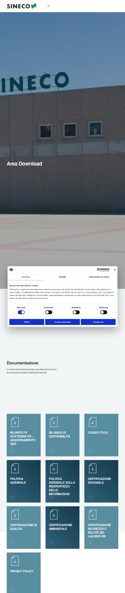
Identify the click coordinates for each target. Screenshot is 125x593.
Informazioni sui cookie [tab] (99, 277)
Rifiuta (27, 322)
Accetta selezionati (62, 322)
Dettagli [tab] (62, 277)
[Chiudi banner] (115, 270)
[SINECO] (21, 6)
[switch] (48, 312)
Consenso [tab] (25, 277)
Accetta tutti (98, 322)
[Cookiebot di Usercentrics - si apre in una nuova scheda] (98, 270)
